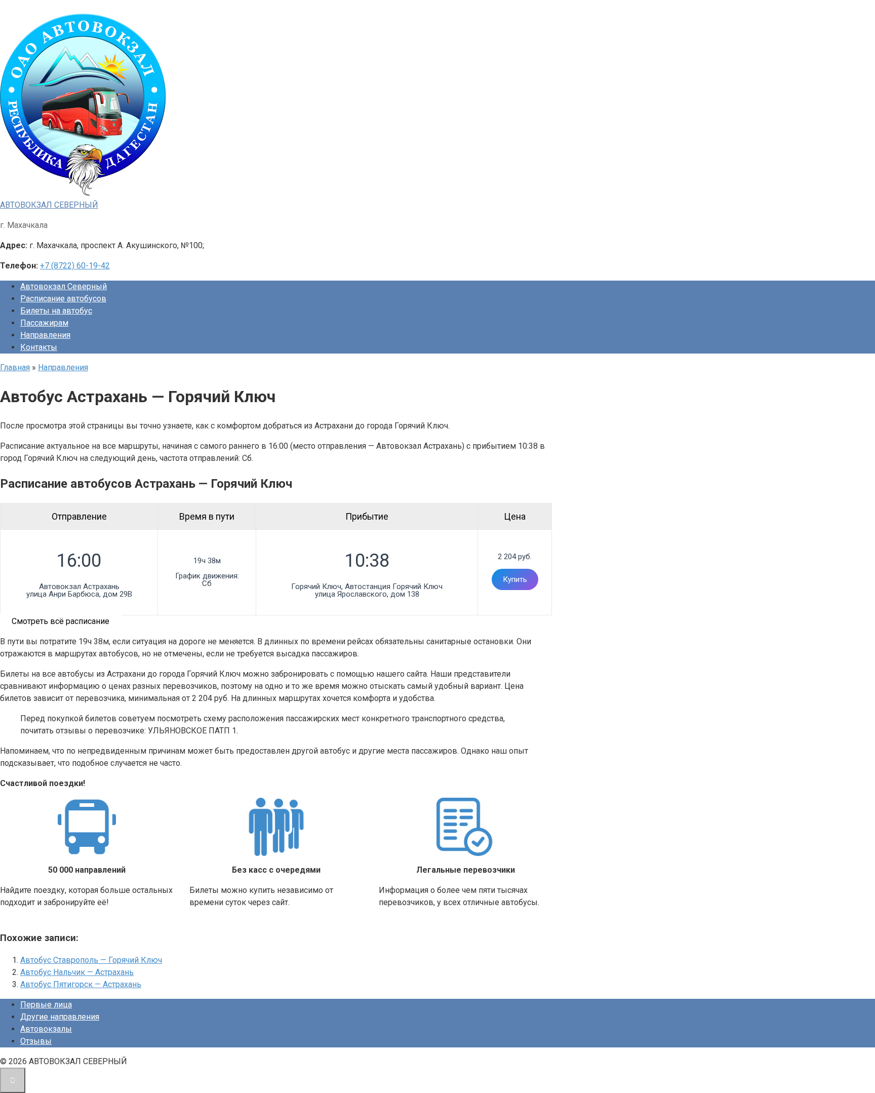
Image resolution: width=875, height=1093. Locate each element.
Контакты (38, 347)
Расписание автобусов (63, 298)
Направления (45, 335)
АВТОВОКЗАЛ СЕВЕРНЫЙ (49, 205)
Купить (515, 579)
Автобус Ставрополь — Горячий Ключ (91, 960)
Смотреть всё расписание (60, 621)
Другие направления (59, 1017)
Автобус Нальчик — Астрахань (77, 972)
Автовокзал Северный (63, 286)
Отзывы (36, 1041)
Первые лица (46, 1004)
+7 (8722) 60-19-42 (75, 265)
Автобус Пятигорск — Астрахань (80, 984)
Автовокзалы (46, 1029)
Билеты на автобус (56, 311)
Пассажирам (44, 323)
